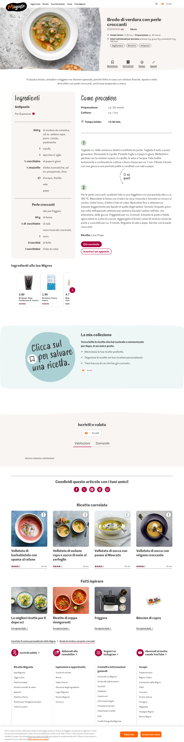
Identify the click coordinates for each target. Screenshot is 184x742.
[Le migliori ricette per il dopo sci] (29, 608)
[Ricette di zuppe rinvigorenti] (71, 608)
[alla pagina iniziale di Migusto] (16, 4)
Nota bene (33, 114)
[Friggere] (113, 608)
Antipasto (145, 45)
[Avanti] (72, 290)
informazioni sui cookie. (38, 739)
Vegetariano (117, 45)
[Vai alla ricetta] (29, 540)
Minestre (132, 45)
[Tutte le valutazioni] (113, 29)
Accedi (168, 4)
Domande (103, 443)
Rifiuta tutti (129, 734)
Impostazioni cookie (106, 711)
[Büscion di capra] (154, 608)
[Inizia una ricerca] (156, 4)
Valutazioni (82, 443)
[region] (92, 734)
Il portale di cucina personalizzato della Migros (33, 641)
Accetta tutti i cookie (151, 734)
